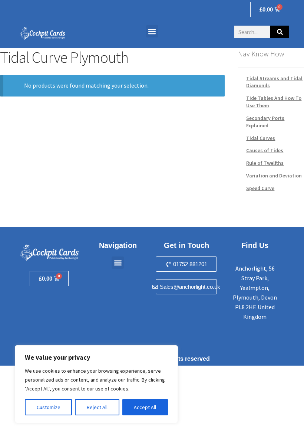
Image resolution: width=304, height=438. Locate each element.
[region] (96, 384)
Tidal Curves (260, 138)
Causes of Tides (264, 150)
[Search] (279, 32)
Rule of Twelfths (265, 163)
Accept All (145, 407)
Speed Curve (260, 188)
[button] (152, 31)
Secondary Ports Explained (265, 122)
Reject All (97, 407)
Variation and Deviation (274, 175)
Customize (48, 407)
